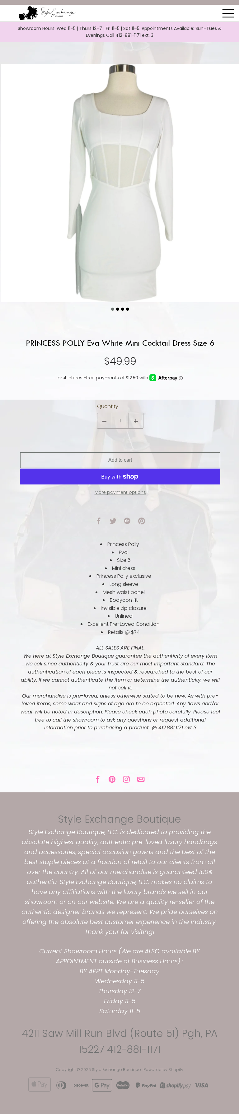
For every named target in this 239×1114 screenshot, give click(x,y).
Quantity (107, 406)
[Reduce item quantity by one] (104, 421)
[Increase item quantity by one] (136, 421)
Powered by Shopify (163, 1069)
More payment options (120, 492)
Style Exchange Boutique (119, 819)
